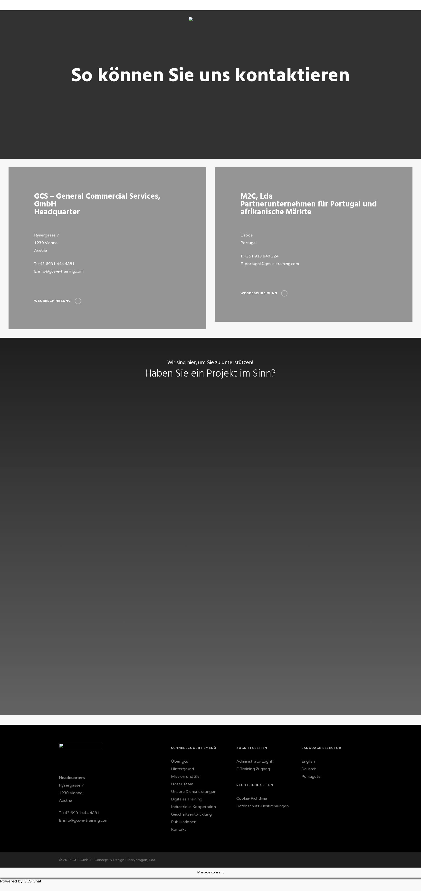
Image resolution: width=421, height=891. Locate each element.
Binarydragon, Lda (140, 860)
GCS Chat (32, 881)
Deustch (308, 769)
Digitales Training (186, 799)
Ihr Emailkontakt (153, 475)
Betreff (147, 494)
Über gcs (179, 761)
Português (311, 776)
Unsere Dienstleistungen (193, 791)
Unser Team (182, 784)
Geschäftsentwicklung (191, 814)
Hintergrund (182, 769)
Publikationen (183, 821)
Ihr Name (148, 457)
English (308, 761)
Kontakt (178, 829)
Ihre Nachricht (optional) (159, 512)
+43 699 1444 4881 (81, 812)
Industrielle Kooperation (193, 806)
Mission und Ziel (186, 776)
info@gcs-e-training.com (85, 820)
